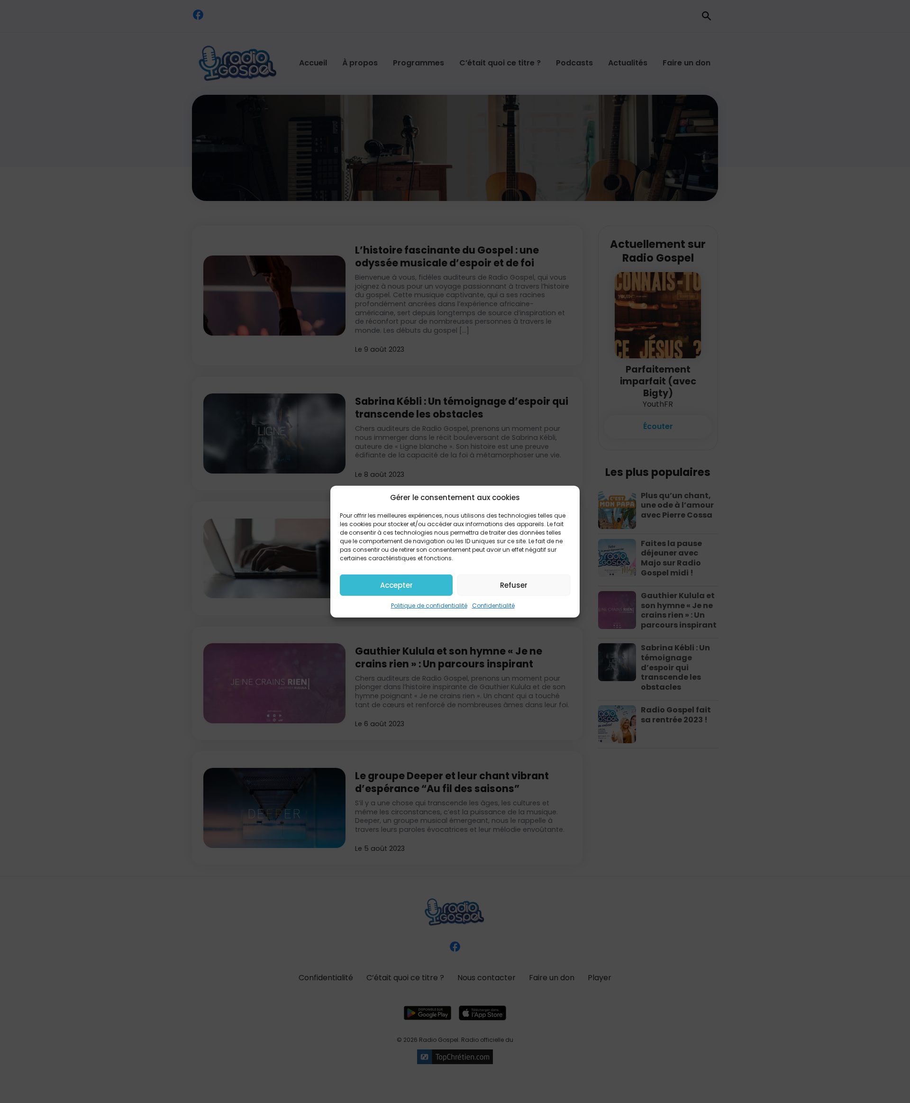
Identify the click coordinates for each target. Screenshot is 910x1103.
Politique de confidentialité (429, 606)
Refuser (514, 585)
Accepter (396, 585)
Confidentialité (493, 606)
